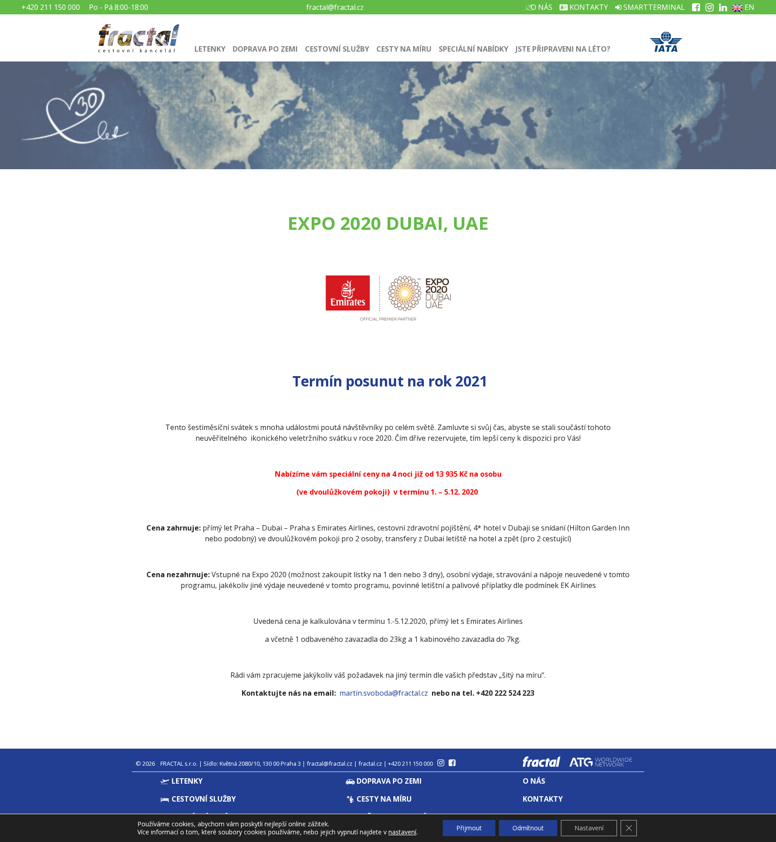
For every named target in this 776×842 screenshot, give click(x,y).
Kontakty (588, 7)
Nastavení (589, 828)
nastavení (402, 832)
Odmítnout (528, 828)
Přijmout (469, 828)
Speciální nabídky (473, 49)
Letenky (209, 49)
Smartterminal (653, 7)
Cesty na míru (404, 49)
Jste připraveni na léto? (563, 49)
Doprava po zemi (265, 49)
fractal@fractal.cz (335, 7)
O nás (540, 7)
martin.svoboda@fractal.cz (384, 693)
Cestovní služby (337, 49)
